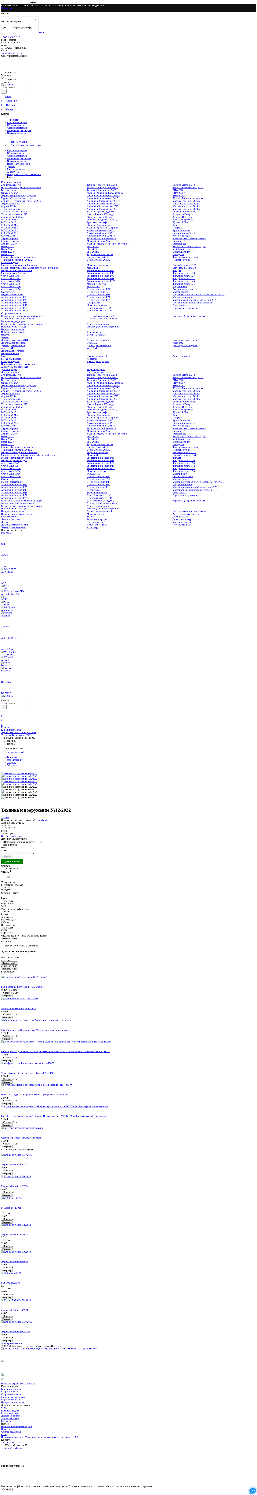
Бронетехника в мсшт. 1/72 (100, 276)
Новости (5, 1429)
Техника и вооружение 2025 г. (102, 185)
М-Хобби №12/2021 (11, 1207)
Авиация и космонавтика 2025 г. (103, 198)
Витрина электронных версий (16, 1426)
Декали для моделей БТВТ (14, 340)
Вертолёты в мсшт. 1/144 (99, 310)
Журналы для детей (11, 185)
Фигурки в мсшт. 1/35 (184, 284)
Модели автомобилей (12, 294)
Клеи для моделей (10, 361)
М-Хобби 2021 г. (9, 233)
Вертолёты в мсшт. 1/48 (184, 268)
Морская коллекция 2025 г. (186, 203)
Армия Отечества (181, 230)
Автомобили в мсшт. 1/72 (14, 308)
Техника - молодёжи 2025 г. (15, 214)
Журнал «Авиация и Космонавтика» (105, 193)
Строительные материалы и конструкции (22, 324)
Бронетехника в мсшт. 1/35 (100, 270)
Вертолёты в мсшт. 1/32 (99, 308)
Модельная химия (16, 169)
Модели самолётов (96, 284)
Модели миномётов (182, 297)
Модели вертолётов (97, 305)
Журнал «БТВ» (180, 222)
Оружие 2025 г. (9, 206)
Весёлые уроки (9, 190)
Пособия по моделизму (184, 211)
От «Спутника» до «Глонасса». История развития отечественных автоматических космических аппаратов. (55, 1051)
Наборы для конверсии (18, 163)
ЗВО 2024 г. (93, 251)
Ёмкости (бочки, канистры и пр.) (103, 326)
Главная (5, 727)
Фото (4, 1434)
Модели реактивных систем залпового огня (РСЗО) (199, 294)
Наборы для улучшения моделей (17, 514)
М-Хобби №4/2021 (10, 1283)
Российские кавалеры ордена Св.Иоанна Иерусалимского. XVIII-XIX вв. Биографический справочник (53, 1116)
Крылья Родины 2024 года (100, 214)
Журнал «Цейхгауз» (183, 217)
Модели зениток (181, 292)
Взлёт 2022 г (7, 254)
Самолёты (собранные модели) (102, 318)
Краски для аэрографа (98, 361)
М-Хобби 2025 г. (9, 222)
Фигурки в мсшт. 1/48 (184, 281)
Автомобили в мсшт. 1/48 (14, 305)
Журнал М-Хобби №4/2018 (14, 1310)
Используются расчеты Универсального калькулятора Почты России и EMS (40, 1437)
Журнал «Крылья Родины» (100, 211)
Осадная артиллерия (183, 289)
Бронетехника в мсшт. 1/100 (101, 281)
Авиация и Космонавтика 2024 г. (103, 201)
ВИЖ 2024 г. (179, 195)
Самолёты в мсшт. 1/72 (98, 297)
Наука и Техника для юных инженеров (21, 187)
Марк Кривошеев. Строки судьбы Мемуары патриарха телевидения (35, 1030)
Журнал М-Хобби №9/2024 (14, 1234)
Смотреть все (8, 235)
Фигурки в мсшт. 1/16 (184, 273)
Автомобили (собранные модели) (18, 318)
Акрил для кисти (181, 356)
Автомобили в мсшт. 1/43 (14, 302)
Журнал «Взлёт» (9, 243)
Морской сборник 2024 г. (99, 241)
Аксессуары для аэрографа (14, 367)
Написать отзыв (9, 939)
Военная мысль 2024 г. (184, 185)
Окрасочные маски (16, 133)
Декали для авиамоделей (13, 342)
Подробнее (6, 8)
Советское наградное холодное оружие (21, 1137)
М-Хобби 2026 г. (9, 219)
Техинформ (41, 820)
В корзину (6, 857)
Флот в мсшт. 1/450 (11, 289)
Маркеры (6, 356)
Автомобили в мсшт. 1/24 (14, 297)
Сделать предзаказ (12, 861)
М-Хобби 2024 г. (9, 225)
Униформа (178, 227)
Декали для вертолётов (13, 350)
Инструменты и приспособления (24, 174)
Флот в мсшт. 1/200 (11, 281)
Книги (176, 225)
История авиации (181, 235)
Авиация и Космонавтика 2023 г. (103, 203)
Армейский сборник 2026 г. (101, 230)
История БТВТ (180, 241)
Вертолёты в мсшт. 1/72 (184, 265)
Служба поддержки (11, 1431)
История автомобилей (184, 233)
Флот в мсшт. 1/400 (11, 286)
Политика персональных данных (18, 1383)
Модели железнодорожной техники (19, 265)
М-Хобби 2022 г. (9, 230)
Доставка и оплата (10, 1415)
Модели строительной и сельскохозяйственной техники (29, 268)
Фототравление (95, 332)
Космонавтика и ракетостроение (189, 238)
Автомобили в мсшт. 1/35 (14, 300)
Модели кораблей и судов (14, 273)
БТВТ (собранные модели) (100, 316)
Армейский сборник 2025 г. (101, 233)
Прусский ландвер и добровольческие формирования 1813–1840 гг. (35, 1094)
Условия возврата (10, 1418)
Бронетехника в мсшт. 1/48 (100, 278)
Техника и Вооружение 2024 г (102, 187)
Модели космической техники (16, 270)
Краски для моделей (97, 356)
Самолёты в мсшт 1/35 (98, 292)
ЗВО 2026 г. (93, 246)
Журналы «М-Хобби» (12, 217)
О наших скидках (10, 1410)
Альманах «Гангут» (183, 214)
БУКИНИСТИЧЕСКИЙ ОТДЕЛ (189, 246)
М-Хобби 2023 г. (9, 227)
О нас (4, 1407)
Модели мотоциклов (97, 265)
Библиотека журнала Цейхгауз (102, 219)
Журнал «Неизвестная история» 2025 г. (21, 201)
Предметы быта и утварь (13, 326)
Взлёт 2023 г (7, 251)
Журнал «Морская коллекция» (188, 198)
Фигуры (177, 270)
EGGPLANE (93, 286)
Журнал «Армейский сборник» (103, 227)
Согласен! (6, 1489)
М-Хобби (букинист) (183, 249)
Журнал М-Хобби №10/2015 (15, 1164)
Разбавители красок (11, 359)
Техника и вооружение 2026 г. (16, 260)
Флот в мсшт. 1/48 (10, 276)
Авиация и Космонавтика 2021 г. (103, 209)
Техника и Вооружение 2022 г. (16, 735)
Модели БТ (92, 268)
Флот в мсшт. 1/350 (11, 284)
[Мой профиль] (3, 712)
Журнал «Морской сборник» (101, 238)
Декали (11, 166)
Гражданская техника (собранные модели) (22, 316)
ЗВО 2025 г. (93, 249)
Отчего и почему (9, 193)
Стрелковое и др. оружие (185, 308)
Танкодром (178, 254)
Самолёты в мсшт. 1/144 (99, 300)
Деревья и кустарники (98, 324)
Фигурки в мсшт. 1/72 (184, 278)
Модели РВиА (180, 286)
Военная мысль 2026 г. (98, 257)
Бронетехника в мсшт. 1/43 (100, 273)
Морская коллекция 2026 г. (186, 201)
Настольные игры (96, 372)
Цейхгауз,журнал (181, 251)
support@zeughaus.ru (11, 53)
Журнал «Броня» (9, 238)
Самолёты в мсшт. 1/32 (98, 289)
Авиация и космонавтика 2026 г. (103, 195)
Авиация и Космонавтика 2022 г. (103, 206)
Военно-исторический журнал (188, 187)
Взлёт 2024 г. (7, 249)
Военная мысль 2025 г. (98, 260)
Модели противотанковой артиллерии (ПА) (195, 300)
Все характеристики (11, 836)
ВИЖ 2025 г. (179, 193)
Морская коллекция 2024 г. (186, 206)
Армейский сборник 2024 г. (101, 235)
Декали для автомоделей (185, 345)
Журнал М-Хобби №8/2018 (14, 1261)
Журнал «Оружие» (10, 203)
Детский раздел (9, 369)
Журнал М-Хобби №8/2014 (14, 1186)
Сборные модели (15, 125)
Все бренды (7, 532)
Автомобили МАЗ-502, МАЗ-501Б (18, 1008)
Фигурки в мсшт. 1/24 (184, 276)
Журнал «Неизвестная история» (17, 198)
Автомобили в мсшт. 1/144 (14, 310)
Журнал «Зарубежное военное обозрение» (108, 243)
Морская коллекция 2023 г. (186, 209)
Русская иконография (98, 222)
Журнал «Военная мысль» (100, 254)
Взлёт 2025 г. (7, 246)
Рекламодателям (9, 1413)
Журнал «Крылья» (10, 241)
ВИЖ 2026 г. (179, 190)
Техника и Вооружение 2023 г (102, 190)
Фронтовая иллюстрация (185, 257)
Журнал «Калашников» (99, 225)
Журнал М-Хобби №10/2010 (15, 1331)
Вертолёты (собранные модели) (189, 316)
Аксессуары (13, 172)
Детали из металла (96, 334)
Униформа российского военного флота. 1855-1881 (27, 1073)
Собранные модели (17, 128)
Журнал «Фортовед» (183, 219)
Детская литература (11, 372)
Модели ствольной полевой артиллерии (193, 302)
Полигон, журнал (181, 260)
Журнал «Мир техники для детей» (18, 195)
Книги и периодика (17, 122)
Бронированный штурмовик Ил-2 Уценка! (22, 987)
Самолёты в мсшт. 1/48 (98, 294)
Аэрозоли (92, 359)
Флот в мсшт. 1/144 (11, 278)
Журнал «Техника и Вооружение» (18, 257)
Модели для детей (96, 369)
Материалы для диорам (19, 130)
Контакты (6, 1421)
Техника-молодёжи (11, 209)
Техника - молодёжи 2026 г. (15, 211)
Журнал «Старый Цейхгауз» (101, 217)
